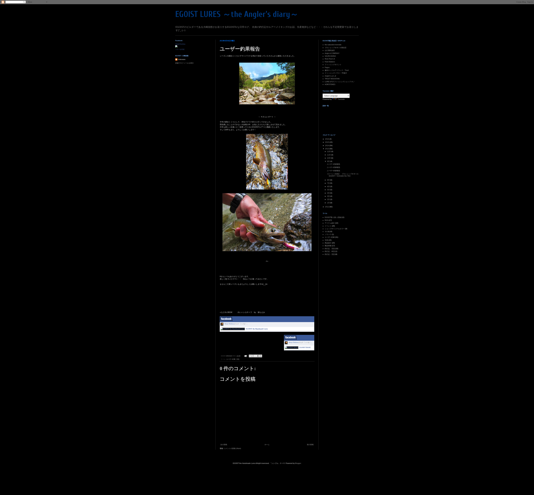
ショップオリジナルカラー (335, 229)
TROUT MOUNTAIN (332, 79)
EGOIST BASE (305, 347)
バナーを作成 (179, 49)
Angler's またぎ (330, 76)
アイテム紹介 (330, 223)
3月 (328, 196)
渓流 (237, 359)
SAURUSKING (330, 56)
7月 (328, 183)
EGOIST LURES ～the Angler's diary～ (236, 14)
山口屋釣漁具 (330, 50)
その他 (327, 231)
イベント (328, 226)
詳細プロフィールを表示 (184, 63)
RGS (326, 220)
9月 (328, 161)
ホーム (267, 445)
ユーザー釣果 (230, 359)
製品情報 (328, 246)
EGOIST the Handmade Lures (257, 329)
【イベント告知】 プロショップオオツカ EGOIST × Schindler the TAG (343, 175)
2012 (327, 207)
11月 (329, 155)
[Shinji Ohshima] (176, 47)
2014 (327, 146)
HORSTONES (330, 84)
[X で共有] (255, 356)
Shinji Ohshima (229, 324)
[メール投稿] (245, 356)
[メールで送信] (250, 356)
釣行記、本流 (330, 251)
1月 (328, 203)
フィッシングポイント (333, 65)
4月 (328, 193)
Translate (341, 99)
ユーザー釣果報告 (333, 164)
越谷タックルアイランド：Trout (337, 70)
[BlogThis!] (252, 356)
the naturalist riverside (333, 45)
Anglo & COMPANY (332, 53)
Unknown (181, 59)
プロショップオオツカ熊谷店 (335, 48)
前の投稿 (310, 445)
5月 (328, 190)
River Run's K (330, 59)
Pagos (327, 67)
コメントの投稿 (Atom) (232, 448)
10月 (329, 158)
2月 (328, 199)
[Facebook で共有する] (258, 356)
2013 (327, 149)
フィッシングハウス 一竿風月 (336, 73)
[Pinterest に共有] (260, 356)
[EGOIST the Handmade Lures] (233, 329)
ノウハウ (328, 234)
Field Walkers (330, 62)
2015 (327, 142)
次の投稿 (223, 445)
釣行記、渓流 (330, 249)
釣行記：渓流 (330, 254)
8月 (328, 180)
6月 (328, 187)
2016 (327, 139)
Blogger (298, 463)
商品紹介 (328, 243)
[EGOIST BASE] (291, 347)
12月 (329, 151)
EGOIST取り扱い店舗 (333, 217)
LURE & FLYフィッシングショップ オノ (340, 82)
